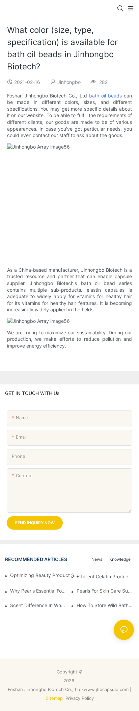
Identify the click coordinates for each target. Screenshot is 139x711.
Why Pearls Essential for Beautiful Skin (38, 591)
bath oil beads (105, 95)
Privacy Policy (80, 698)
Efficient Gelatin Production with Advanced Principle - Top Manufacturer (105, 576)
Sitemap (54, 698)
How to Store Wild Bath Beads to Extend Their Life (105, 605)
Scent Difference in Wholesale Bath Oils (38, 605)
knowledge (120, 559)
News (96, 559)
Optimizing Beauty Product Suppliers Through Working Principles (44, 575)
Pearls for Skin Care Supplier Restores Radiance (105, 591)
